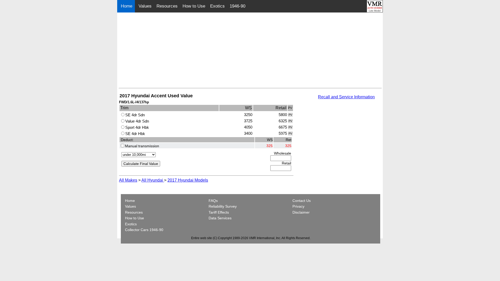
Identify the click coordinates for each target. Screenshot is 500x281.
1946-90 (237, 6)
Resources (167, 6)
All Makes (128, 180)
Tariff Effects (219, 212)
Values (145, 6)
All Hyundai (152, 180)
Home (127, 6)
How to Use (194, 6)
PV (290, 114)
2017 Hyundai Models (187, 180)
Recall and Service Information (346, 97)
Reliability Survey (223, 206)
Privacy (298, 206)
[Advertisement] (250, 51)
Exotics (217, 6)
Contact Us (301, 201)
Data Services (220, 218)
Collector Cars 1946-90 (144, 230)
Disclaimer (301, 212)
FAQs (213, 201)
